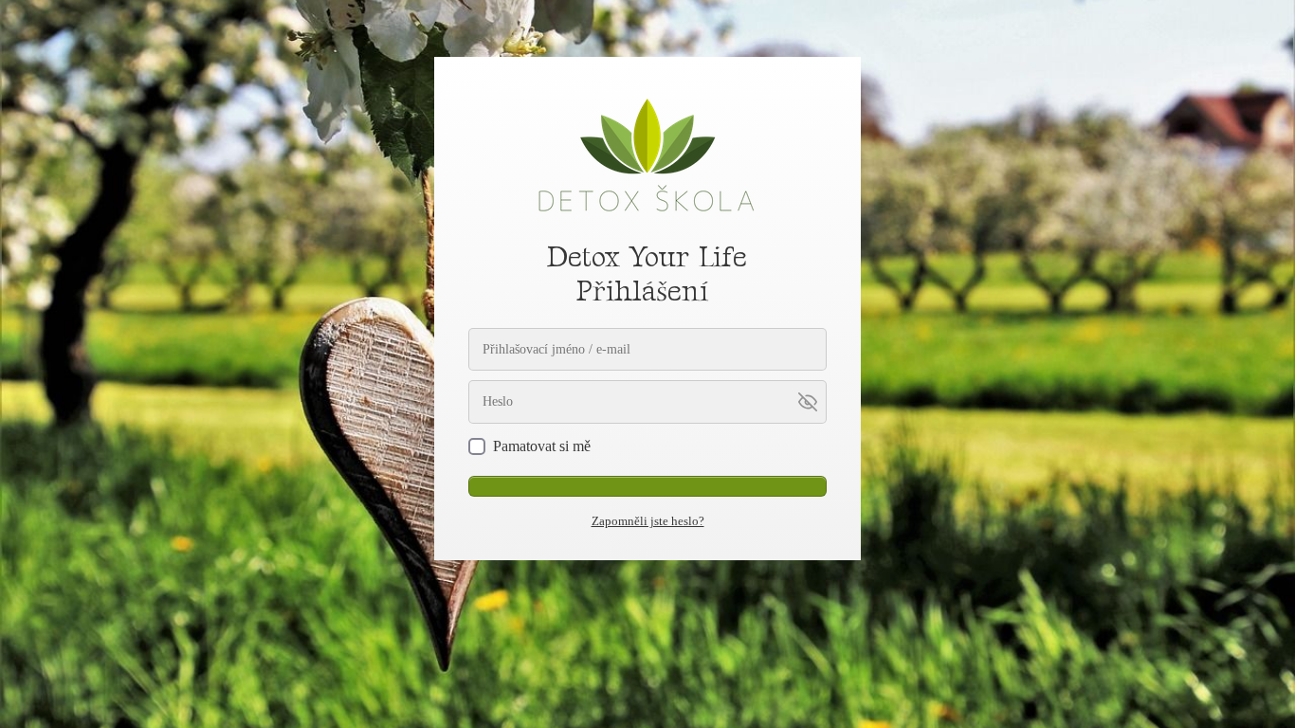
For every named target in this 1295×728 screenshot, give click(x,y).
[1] (647, 486)
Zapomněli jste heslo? (648, 521)
